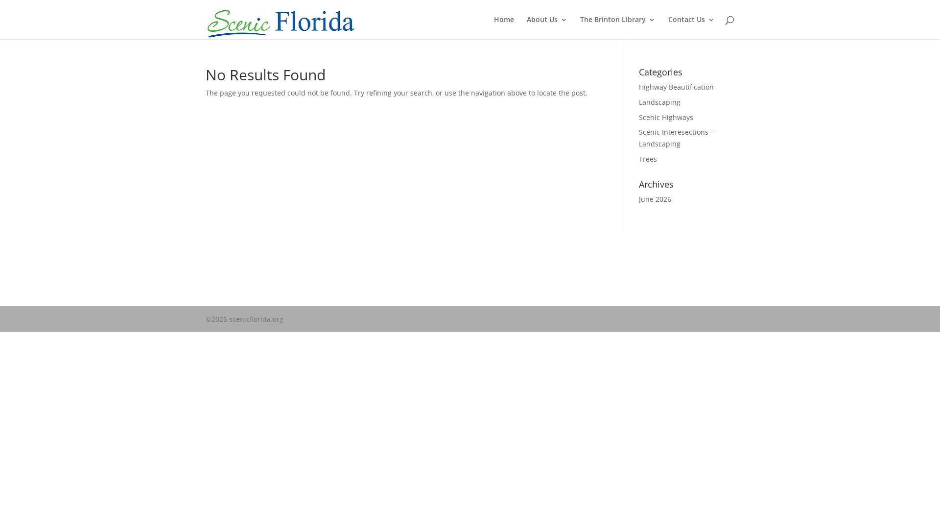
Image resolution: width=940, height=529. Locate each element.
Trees (648, 159)
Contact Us (686, 20)
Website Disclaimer (237, 270)
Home (504, 20)
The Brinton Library (613, 20)
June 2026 (655, 199)
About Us (542, 20)
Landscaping (660, 102)
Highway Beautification (676, 87)
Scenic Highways (666, 117)
